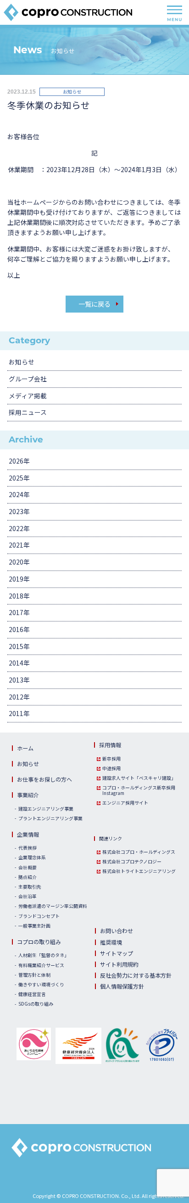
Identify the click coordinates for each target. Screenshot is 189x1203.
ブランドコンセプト (39, 916)
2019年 (19, 578)
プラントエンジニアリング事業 (50, 819)
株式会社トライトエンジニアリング (139, 871)
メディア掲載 (28, 395)
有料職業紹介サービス (41, 965)
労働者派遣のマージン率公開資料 (52, 906)
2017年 (19, 612)
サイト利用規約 (119, 964)
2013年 (19, 679)
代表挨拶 (27, 848)
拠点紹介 (27, 877)
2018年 (19, 595)
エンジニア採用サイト (125, 803)
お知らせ (21, 361)
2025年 (19, 477)
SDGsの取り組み (35, 1004)
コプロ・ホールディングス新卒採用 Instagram (138, 790)
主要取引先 (29, 887)
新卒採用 (111, 759)
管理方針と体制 (34, 975)
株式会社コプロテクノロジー (131, 862)
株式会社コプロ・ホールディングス (138, 852)
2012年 (19, 696)
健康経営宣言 (32, 994)
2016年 (19, 629)
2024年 (19, 494)
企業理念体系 (32, 858)
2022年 (19, 528)
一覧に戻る (94, 303)
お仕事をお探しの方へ (44, 779)
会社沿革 (27, 897)
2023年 (19, 511)
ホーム (25, 748)
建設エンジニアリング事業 (45, 809)
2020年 (19, 561)
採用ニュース (28, 412)
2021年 (19, 544)
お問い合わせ (116, 930)
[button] (101, 1082)
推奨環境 (111, 942)
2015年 (19, 646)
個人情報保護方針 (122, 986)
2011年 (19, 713)
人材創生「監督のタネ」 (43, 955)
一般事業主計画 (34, 926)
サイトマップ (116, 953)
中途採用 (111, 769)
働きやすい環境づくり (41, 985)
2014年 (19, 662)
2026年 (19, 460)
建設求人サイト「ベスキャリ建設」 (139, 778)
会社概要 (27, 868)
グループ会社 (28, 378)
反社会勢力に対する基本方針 (136, 975)
